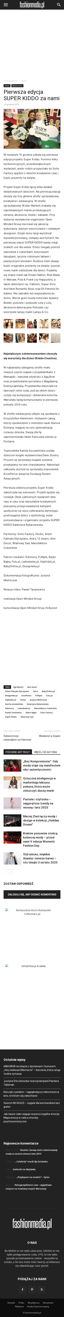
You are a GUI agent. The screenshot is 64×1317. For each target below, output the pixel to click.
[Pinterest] (32, 1289)
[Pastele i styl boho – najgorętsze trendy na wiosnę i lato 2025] (12, 803)
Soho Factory (46, 712)
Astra (35, 691)
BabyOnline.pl (48, 691)
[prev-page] (6, 871)
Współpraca (33, 1302)
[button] (5, 5)
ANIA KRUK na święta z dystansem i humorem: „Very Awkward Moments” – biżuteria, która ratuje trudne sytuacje (32, 1070)
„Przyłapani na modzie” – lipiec (33, 1177)
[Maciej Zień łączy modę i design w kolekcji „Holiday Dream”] (12, 820)
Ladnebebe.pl (24, 708)
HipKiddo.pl (10, 699)
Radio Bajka (31, 712)
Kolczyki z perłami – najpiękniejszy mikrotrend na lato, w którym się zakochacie (31, 1094)
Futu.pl (49, 695)
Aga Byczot (18, 687)
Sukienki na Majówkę (24, 1169)
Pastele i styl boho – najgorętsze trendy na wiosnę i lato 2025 (38, 803)
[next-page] (11, 871)
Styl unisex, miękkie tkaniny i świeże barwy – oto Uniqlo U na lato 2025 (40, 858)
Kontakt (11, 1302)
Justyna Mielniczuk (38, 699)
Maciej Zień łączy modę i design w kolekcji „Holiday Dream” (41, 820)
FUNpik (38, 695)
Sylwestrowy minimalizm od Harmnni (17, 737)
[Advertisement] (32, 45)
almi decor (32, 687)
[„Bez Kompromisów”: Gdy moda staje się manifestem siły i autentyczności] (12, 765)
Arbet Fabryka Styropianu (17, 691)
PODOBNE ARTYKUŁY (18, 752)
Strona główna (11, 80)
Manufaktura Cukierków (45, 708)
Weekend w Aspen (49, 736)
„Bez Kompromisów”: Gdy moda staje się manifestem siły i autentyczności (41, 765)
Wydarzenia (17, 85)
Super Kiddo (11, 716)
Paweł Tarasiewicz (13, 712)
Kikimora (9, 708)
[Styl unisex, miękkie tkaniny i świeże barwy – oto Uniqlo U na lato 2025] (12, 858)
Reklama (19, 1306)
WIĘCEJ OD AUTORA (45, 752)
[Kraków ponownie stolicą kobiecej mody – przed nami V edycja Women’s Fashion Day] (12, 837)
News (24, 80)
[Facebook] (22, 1289)
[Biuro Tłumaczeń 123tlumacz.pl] (32, 930)
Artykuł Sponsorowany (38, 1306)
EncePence (26, 695)
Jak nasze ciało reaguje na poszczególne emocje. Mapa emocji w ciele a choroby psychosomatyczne (32, 1118)
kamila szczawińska (14, 704)
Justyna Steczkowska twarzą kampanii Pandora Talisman (31, 1083)
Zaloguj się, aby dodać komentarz (32, 894)
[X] (41, 1289)
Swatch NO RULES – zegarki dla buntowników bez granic (32, 1105)
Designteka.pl (11, 695)
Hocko (23, 699)
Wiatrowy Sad (27, 716)
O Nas (21, 1302)
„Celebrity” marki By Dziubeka (31, 1161)
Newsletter (48, 1302)
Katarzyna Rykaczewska (38, 704)
